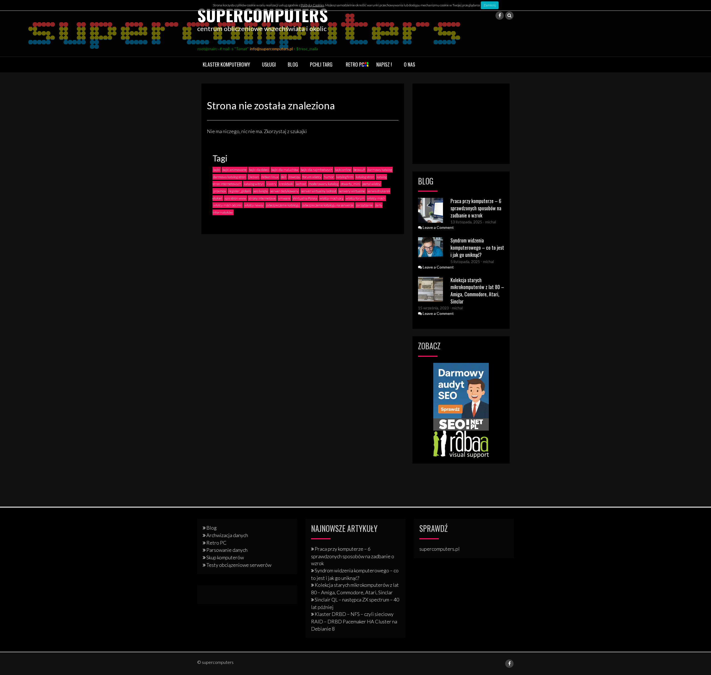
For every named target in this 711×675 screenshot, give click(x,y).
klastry (271, 184)
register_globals (240, 191)
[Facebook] (499, 15)
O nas (409, 64)
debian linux (270, 177)
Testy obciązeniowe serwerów (238, 565)
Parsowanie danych (226, 550)
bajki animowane (234, 170)
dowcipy (294, 177)
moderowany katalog (323, 184)
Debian (253, 177)
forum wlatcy (311, 177)
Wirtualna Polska (305, 198)
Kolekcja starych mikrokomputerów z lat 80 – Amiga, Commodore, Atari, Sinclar (477, 290)
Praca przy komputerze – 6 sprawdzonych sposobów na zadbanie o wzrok (475, 208)
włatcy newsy (254, 205)
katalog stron (365, 177)
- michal (489, 221)
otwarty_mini (350, 184)
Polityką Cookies (312, 5)
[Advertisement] (461, 123)
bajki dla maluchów (284, 170)
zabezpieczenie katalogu (283, 205)
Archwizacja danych (227, 535)
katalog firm (344, 177)
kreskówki (286, 184)
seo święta (260, 191)
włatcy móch (376, 198)
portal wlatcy (371, 184)
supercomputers (262, 14)
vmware (284, 198)
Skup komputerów (225, 557)
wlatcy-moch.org (331, 198)
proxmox (219, 191)
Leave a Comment (438, 227)
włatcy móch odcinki (227, 205)
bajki (216, 170)
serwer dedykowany (284, 191)
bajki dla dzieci (259, 170)
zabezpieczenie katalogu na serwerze (328, 205)
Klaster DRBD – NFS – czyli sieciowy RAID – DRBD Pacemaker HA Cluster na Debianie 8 (354, 621)
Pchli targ (321, 64)
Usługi (269, 64)
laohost (301, 184)
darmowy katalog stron (229, 177)
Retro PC (355, 64)
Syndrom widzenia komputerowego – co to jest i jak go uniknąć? (477, 247)
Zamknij (490, 5)
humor (329, 177)
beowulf (359, 170)
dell (283, 177)
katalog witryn (254, 184)
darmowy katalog (379, 170)
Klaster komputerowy (226, 64)
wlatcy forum (355, 198)
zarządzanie (364, 205)
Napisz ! (384, 64)
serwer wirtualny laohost (318, 191)
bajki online (343, 170)
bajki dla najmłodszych (316, 170)
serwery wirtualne (352, 191)
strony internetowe (262, 198)
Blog (293, 64)
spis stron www (235, 198)
